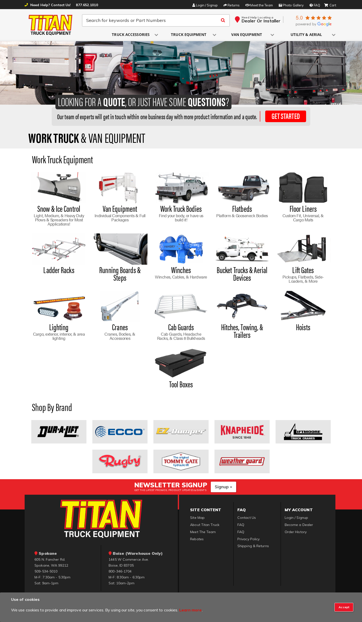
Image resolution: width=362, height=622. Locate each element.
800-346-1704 (120, 571)
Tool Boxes (181, 384)
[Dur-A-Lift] (58, 431)
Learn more (190, 609)
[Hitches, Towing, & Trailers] (241, 306)
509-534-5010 (45, 571)
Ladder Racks (58, 270)
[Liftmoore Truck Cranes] (303, 431)
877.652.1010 (87, 5)
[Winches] (180, 248)
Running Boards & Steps (120, 273)
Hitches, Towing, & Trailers (242, 330)
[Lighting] (58, 306)
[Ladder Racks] (58, 248)
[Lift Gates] (303, 248)
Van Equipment (120, 208)
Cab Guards (181, 327)
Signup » (223, 486)
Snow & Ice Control (58, 208)
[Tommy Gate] (180, 461)
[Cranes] (119, 306)
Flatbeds (242, 208)
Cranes (120, 327)
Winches (181, 270)
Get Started (286, 116)
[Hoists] (303, 306)
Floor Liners (303, 208)
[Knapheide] (241, 431)
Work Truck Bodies (181, 208)
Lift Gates (303, 270)
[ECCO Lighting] (119, 431)
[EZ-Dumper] (180, 431)
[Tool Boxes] (180, 363)
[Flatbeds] (241, 187)
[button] (131, 35)
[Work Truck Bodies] (180, 187)
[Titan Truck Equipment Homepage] (51, 24)
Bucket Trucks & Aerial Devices (242, 273)
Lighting (59, 327)
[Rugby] (119, 461)
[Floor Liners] (303, 187)
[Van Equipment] (119, 187)
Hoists (303, 327)
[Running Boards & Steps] (119, 248)
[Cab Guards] (180, 306)
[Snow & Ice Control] (58, 187)
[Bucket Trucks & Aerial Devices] (241, 248)
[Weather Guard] (241, 461)
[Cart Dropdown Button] (330, 5)
